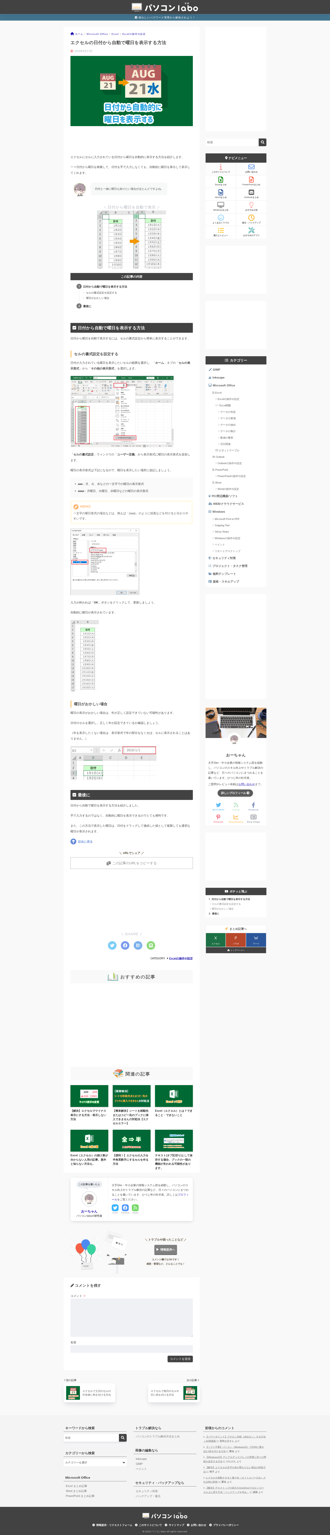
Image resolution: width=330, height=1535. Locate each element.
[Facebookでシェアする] (125, 945)
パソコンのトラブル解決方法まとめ (158, 1436)
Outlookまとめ (251, 197)
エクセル (216, 940)
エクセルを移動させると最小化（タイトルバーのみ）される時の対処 (234, 1479)
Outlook (220, 456)
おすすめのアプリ (251, 235)
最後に (87, 306)
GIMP (216, 369)
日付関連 (225, 444)
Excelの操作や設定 (181, 958)
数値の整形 (226, 437)
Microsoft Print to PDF (227, 519)
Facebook (125, 1213)
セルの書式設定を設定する (101, 292)
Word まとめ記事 (76, 1491)
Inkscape (218, 377)
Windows (218, 511)
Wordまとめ (221, 197)
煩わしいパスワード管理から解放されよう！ (166, 17)
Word (218, 482)
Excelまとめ (221, 184)
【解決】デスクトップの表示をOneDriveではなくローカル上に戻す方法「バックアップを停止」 (233, 1490)
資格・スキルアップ (226, 581)
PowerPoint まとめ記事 (80, 1496)
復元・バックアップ (251, 222)
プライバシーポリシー (226, 1525)
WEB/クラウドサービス (228, 503)
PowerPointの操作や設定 (232, 476)
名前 (73, 1342)
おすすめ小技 (251, 210)
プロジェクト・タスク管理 (230, 566)
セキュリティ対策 (224, 558)
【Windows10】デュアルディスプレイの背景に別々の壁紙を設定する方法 (234, 1459)
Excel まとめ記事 (76, 1486)
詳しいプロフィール (234, 793)
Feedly (135, 1213)
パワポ (236, 940)
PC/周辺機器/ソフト (225, 496)
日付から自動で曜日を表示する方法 (105, 286)
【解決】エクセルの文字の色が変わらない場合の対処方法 (234, 1469)
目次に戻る (85, 841)
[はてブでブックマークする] (138, 945)
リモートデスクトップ (227, 551)
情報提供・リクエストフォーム (114, 1525)
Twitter (115, 1213)
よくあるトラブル (221, 222)
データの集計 (228, 431)
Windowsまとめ (220, 210)
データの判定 (228, 411)
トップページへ (237, 950)
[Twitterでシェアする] (112, 945)
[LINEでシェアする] (151, 945)
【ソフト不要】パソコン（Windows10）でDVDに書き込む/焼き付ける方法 (233, 1449)
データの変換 (228, 418)
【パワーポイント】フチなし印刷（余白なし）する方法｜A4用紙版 (234, 1438)
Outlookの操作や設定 (230, 463)
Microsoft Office (224, 385)
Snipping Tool (222, 525)
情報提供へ (167, 1249)
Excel (218, 392)
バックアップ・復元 (148, 1496)
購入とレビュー (221, 235)
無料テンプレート (224, 573)
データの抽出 (228, 424)
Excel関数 (225, 405)
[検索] (262, 142)
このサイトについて (221, 172)
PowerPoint (221, 469)
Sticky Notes (222, 531)
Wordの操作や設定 (228, 488)
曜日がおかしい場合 (97, 297)
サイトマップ (176, 1525)
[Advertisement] (131, 142)
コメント (78, 1296)
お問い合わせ (251, 172)
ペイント (220, 544)
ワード (256, 940)
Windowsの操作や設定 (227, 538)
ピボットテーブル (229, 450)
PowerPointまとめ (251, 184)
